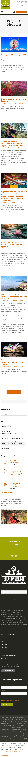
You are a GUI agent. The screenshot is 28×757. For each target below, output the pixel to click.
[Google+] (24, 8)
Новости (19, 57)
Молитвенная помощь (7, 653)
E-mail (3, 690)
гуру (4, 441)
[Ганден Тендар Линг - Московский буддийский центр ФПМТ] (5, 4)
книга (21, 443)
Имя (2, 684)
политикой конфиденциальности (10, 700)
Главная (11, 28)
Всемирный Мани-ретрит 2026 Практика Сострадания (17, 484)
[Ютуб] (26, 8)
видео (5, 426)
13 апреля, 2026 (6, 103)
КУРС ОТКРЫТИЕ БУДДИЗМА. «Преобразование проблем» (13, 244)
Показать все (5, 448)
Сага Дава (5, 445)
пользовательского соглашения (9, 699)
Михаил (13, 57)
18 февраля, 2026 (6, 300)
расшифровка (21, 428)
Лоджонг (5, 443)
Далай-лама (6, 431)
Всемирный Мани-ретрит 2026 (14, 55)
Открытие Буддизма (7, 269)
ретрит (15, 436)
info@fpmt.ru (23, 6)
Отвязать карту (8, 670)
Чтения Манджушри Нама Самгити (16, 461)
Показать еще (14, 392)
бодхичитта (13, 441)
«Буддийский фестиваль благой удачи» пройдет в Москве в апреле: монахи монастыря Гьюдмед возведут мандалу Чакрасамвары (14, 195)
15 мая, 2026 (5, 57)
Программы (4, 644)
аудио (12, 426)
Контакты (3, 639)
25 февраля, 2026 (6, 249)
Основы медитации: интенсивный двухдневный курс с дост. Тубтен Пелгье (12, 143)
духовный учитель (18, 438)
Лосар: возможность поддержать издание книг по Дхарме (12, 362)
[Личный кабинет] (14, 12)
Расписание (4, 647)
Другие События (7, 492)
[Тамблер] (12, 556)
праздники (6, 436)
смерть (14, 443)
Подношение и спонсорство (8, 655)
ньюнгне (14, 445)
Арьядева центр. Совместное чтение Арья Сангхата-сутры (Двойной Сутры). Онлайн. (16, 473)
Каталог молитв (5, 650)
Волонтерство (4, 658)
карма (23, 445)
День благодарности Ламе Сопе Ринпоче (14, 100)
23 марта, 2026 (5, 202)
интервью (5, 438)
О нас (2, 641)
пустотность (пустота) (9, 433)
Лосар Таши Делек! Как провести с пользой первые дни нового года (14, 296)
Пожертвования (21, 12)
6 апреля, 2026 (5, 147)
